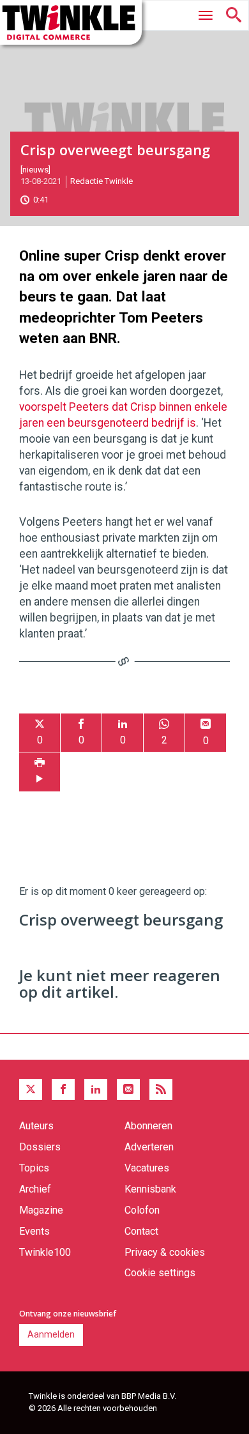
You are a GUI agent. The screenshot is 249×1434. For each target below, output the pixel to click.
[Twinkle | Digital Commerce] (71, 22)
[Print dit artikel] (39, 771)
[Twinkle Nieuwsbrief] (128, 1090)
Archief (35, 1189)
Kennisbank (150, 1189)
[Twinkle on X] (30, 1090)
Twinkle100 (45, 1252)
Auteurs (36, 1126)
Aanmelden (51, 1334)
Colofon (142, 1210)
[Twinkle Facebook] (63, 1090)
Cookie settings (159, 1273)
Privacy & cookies (164, 1252)
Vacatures (146, 1168)
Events (34, 1231)
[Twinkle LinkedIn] (95, 1090)
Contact (141, 1231)
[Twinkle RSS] (160, 1090)
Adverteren (149, 1147)
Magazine (41, 1210)
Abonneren (148, 1126)
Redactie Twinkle (101, 181)
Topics (34, 1168)
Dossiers (40, 1147)
